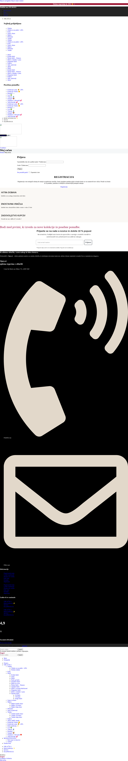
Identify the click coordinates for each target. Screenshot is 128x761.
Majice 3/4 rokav (16, 705)
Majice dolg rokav (16, 707)
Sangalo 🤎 (11, 98)
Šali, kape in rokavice (13, 740)
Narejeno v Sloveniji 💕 (14, 100)
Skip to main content (17, 1)
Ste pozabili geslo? (22, 172)
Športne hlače (15, 693)
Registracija (64, 187)
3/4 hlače (17, 695)
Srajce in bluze (11, 700)
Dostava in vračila (9, 576)
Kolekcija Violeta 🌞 (13, 91)
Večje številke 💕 (12, 102)
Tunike (9, 38)
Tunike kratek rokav (17, 714)
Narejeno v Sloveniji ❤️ (14, 735)
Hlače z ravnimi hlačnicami (19, 688)
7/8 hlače (17, 697)
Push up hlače (15, 680)
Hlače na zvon (15, 683)
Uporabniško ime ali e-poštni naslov (31, 162)
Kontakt (6, 580)
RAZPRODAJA (9, 606)
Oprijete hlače (15, 687)
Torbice (9, 741)
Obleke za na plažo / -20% (15, 30)
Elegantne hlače (12, 61)
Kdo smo (6, 578)
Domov (2, 152)
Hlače (9, 68)
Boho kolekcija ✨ (9, 603)
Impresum (7, 581)
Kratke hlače (11, 70)
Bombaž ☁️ (11, 93)
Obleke (9, 28)
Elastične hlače (15, 681)
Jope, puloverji (11, 65)
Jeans (12, 676)
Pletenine (10, 37)
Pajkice (9, 76)
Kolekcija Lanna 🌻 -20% (15, 90)
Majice (9, 35)
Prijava (20, 169)
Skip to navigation (5, 1)
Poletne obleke (15, 670)
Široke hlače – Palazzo (14, 71)
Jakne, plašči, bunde (13, 720)
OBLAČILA (8, 601)
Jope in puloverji (12, 710)
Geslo (22, 165)
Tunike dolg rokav (16, 717)
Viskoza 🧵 (11, 97)
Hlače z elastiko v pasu (14, 73)
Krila (8, 32)
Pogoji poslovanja (9, 573)
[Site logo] (11, 134)
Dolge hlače (18, 698)
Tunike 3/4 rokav (16, 715)
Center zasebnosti (9, 575)
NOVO (6, 605)
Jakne (9, 66)
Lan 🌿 (9, 95)
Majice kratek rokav (17, 703)
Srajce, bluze (11, 33)
